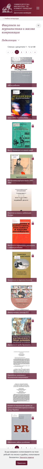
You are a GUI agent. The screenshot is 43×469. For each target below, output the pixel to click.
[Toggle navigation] (38, 8)
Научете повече (27, 457)
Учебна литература (12, 18)
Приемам (21, 463)
